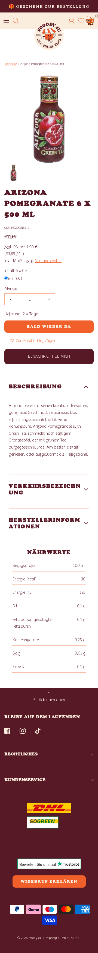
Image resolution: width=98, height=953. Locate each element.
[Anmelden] (71, 21)
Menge (10, 288)
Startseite (10, 64)
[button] (13, 173)
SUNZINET (74, 938)
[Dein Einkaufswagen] (90, 21)
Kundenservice (24, 779)
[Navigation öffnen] (6, 21)
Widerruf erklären (49, 881)
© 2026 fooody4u (29, 938)
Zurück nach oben (49, 699)
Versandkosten (48, 260)
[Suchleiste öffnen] (15, 21)
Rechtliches (21, 754)
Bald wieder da (49, 326)
